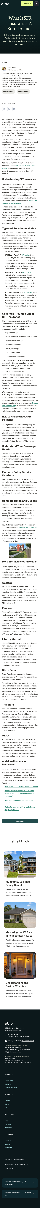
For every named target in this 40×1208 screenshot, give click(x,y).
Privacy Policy (9, 1168)
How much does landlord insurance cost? (21, 787)
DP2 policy (26, 272)
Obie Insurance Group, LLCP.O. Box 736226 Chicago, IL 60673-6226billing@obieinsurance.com (17, 1050)
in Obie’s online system (27, 527)
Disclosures (9, 1164)
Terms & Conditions (21, 1164)
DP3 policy (28, 292)
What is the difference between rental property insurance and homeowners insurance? (19, 793)
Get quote (27, 3)
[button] (36, 3)
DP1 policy (26, 255)
